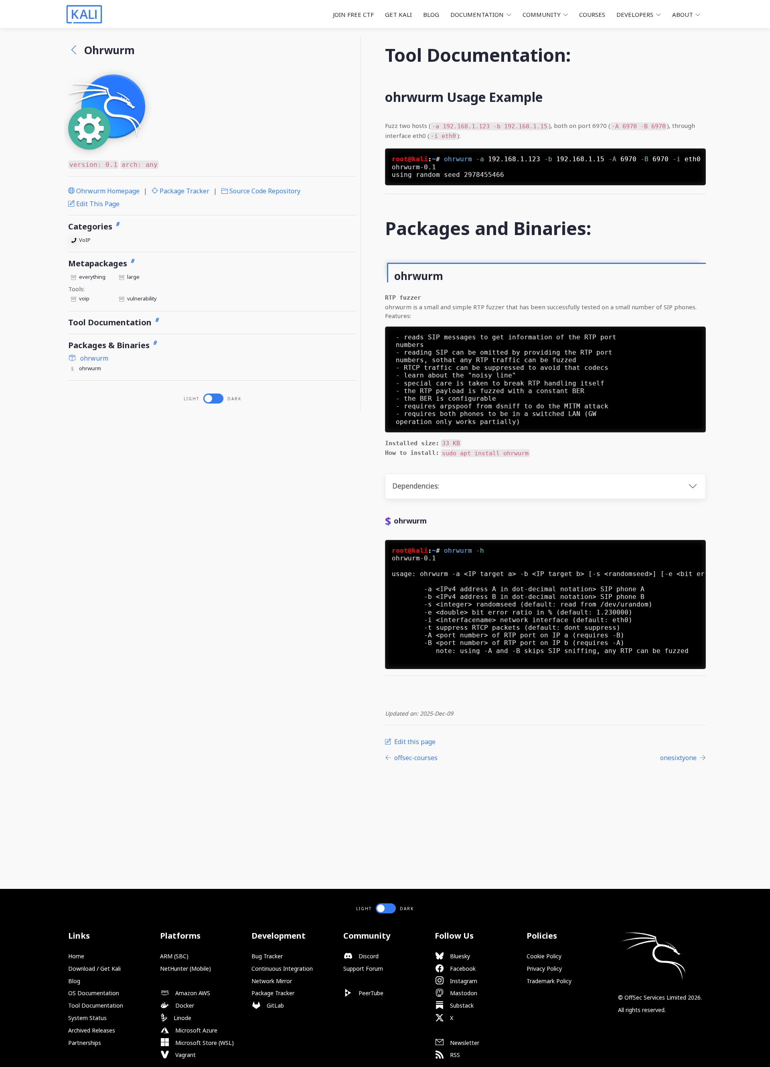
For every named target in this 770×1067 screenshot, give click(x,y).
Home (76, 956)
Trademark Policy (549, 981)
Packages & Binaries (110, 345)
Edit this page (97, 203)
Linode (181, 1018)
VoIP (85, 239)
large (133, 276)
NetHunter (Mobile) (185, 968)
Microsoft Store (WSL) (204, 1043)
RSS (454, 1055)
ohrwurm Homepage (107, 191)
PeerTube (370, 993)
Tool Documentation (111, 322)
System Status (87, 1018)
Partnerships (84, 1043)
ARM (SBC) (174, 956)
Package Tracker (183, 191)
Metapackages (98, 263)
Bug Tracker (267, 956)
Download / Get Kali (94, 968)
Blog (431, 14)
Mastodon (462, 993)
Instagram (462, 981)
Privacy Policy (544, 968)
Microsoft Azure (195, 1030)
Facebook (462, 968)
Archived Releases (91, 1030)
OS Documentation (93, 993)
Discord (368, 956)
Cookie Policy (544, 956)
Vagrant (185, 1055)
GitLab (274, 1005)
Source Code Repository (264, 191)
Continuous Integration (282, 968)
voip (84, 298)
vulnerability (142, 298)
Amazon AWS (192, 993)
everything (92, 276)
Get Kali (398, 14)
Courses (592, 14)
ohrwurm (93, 358)
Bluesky (459, 956)
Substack (461, 1005)
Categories (91, 226)
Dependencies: (415, 486)
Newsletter (463, 1043)
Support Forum (363, 968)
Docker (184, 1005)
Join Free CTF (353, 14)
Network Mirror (271, 981)
